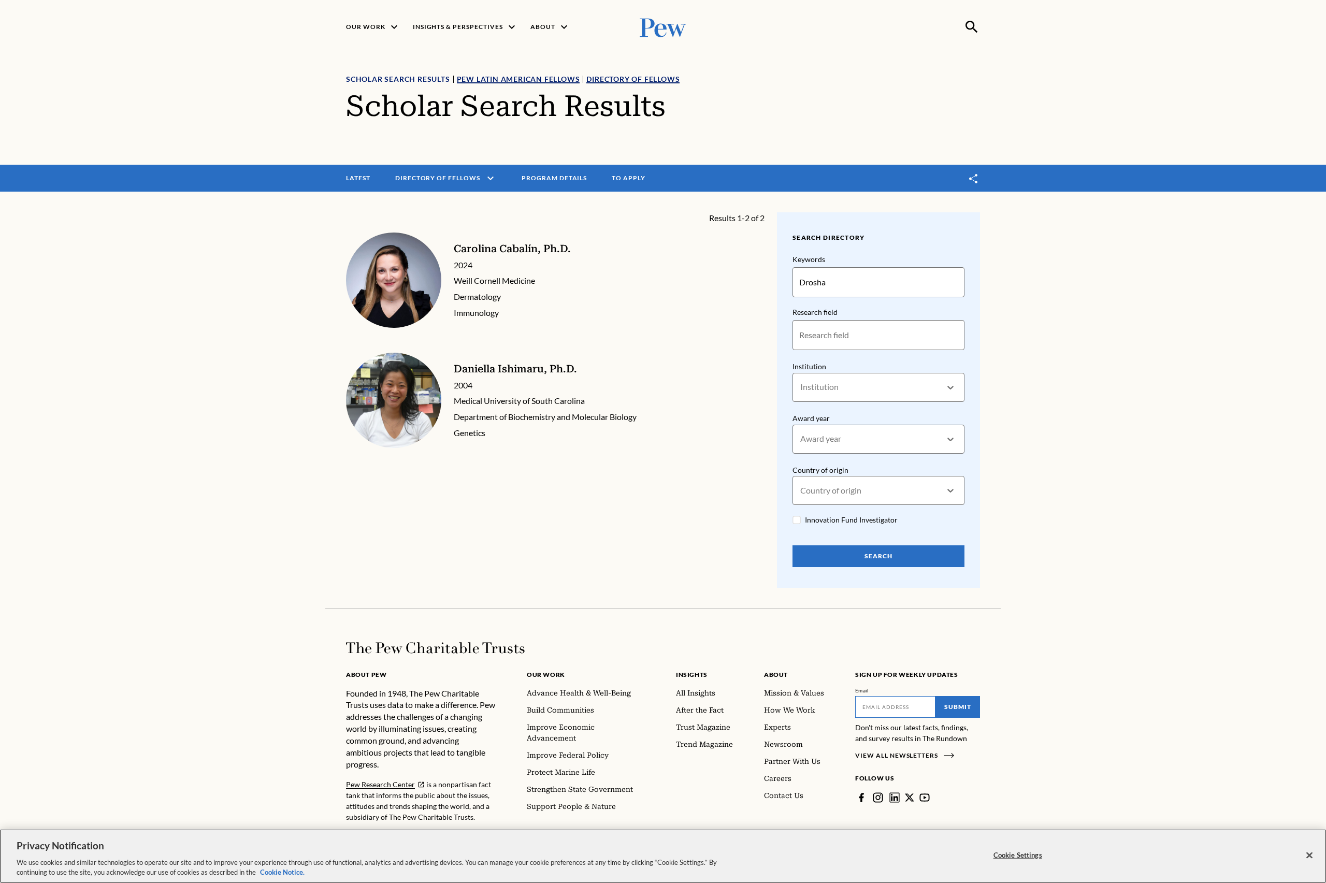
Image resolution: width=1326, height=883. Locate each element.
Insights (692, 674)
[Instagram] (878, 797)
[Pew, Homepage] (663, 26)
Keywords (808, 259)
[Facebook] (861, 797)
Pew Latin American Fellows (518, 79)
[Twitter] (909, 797)
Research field (815, 312)
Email (862, 690)
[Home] (435, 648)
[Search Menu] (971, 27)
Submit (957, 707)
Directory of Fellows (633, 79)
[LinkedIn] (894, 797)
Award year (811, 418)
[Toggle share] (974, 178)
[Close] (1309, 855)
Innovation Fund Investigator (851, 519)
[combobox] (801, 387)
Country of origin (820, 470)
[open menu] (490, 178)
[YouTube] (924, 797)
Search (878, 556)
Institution (809, 366)
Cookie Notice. (282, 872)
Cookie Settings (1017, 855)
